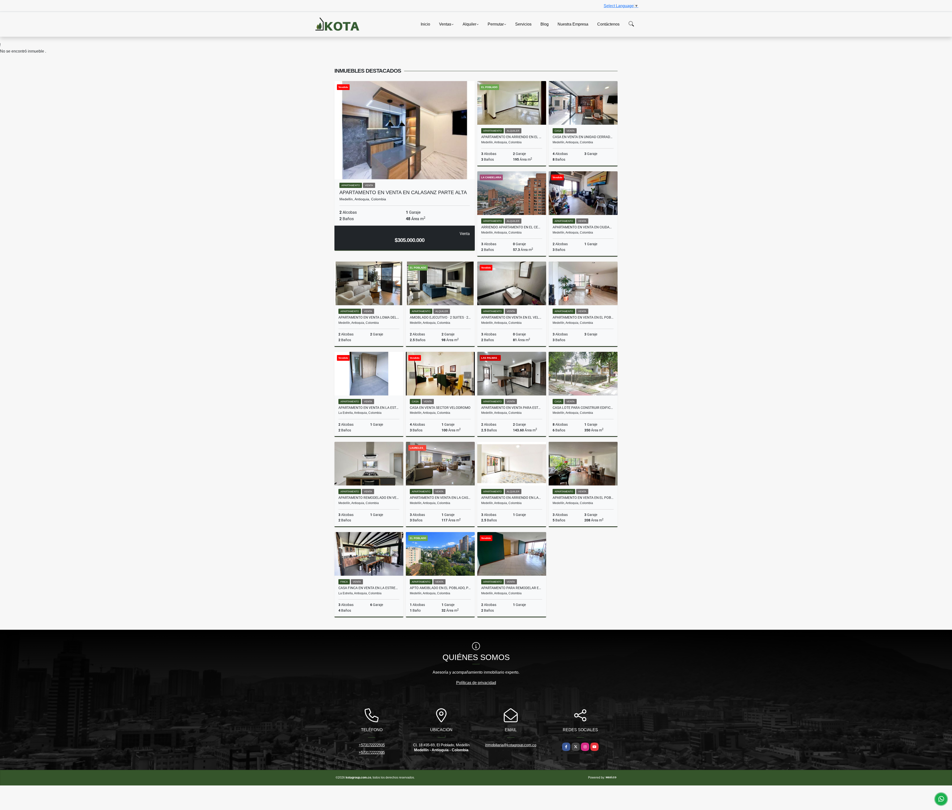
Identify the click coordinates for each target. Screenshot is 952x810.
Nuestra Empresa (573, 24)
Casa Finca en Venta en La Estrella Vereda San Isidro (368, 588)
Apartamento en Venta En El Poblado (583, 498)
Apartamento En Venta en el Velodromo (511, 317)
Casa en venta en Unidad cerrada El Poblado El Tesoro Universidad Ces (583, 137)
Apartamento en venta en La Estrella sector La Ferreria (368, 408)
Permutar (496, 24)
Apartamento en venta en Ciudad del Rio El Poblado (583, 227)
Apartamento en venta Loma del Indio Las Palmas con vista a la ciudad (368, 317)
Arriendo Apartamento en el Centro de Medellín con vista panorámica (511, 227)
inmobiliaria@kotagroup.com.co (510, 745)
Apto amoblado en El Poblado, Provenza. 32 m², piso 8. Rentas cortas (440, 588)
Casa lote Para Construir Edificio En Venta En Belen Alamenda (583, 408)
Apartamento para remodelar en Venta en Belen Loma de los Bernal (511, 588)
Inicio (425, 24)
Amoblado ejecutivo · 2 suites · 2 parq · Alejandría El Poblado (440, 317)
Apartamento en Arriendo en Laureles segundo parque (511, 498)
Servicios (523, 24)
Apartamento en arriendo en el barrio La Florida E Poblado (511, 137)
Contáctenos (608, 24)
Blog (544, 24)
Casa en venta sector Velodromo (440, 408)
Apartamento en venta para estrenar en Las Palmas (511, 408)
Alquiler (469, 24)
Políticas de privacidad (476, 683)
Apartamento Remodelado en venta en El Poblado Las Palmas (368, 498)
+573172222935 (372, 745)
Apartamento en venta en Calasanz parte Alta (403, 192)
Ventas (445, 24)
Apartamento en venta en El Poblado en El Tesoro (583, 317)
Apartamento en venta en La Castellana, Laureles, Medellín (440, 498)
